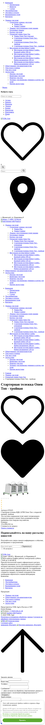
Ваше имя (4, 682)
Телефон (4, 684)
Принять (22, 720)
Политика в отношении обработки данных (17, 617)
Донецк (8, 106)
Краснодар (9, 110)
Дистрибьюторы (11, 11)
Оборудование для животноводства (18, 66)
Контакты (9, 17)
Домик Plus (18, 24)
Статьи (12, 9)
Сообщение (5, 688)
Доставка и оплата (12, 13)
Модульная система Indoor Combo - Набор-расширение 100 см (27, 59)
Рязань (4, 87)
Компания (9, 3)
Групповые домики (17, 30)
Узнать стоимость (7, 528)
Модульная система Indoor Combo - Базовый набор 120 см (27, 55)
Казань (7, 108)
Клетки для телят (16, 32)
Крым (7, 114)
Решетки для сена (16, 78)
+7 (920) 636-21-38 (16, 611)
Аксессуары (9, 72)
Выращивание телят (12, 15)
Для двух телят (10, 70)
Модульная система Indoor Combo (22, 48)
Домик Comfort (19, 26)
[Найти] (24, 170)
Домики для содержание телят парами (24, 28)
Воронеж (8, 104)
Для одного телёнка (12, 68)
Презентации (14, 5)
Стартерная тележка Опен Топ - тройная (29, 46)
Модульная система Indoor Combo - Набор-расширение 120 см (27, 63)
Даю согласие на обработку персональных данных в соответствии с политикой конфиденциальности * (21, 692)
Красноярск (9, 112)
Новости (13, 7)
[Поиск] (3, 167)
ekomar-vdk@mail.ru (14, 613)
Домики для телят (12, 20)
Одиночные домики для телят (21, 22)
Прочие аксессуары (17, 84)
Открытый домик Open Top (20, 34)
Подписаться (26, 546)
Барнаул (8, 102)
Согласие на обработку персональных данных (21, 618)
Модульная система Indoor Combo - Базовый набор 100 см (27, 51)
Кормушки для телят (17, 76)
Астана (8, 100)
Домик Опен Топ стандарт (24, 36)
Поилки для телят (16, 74)
